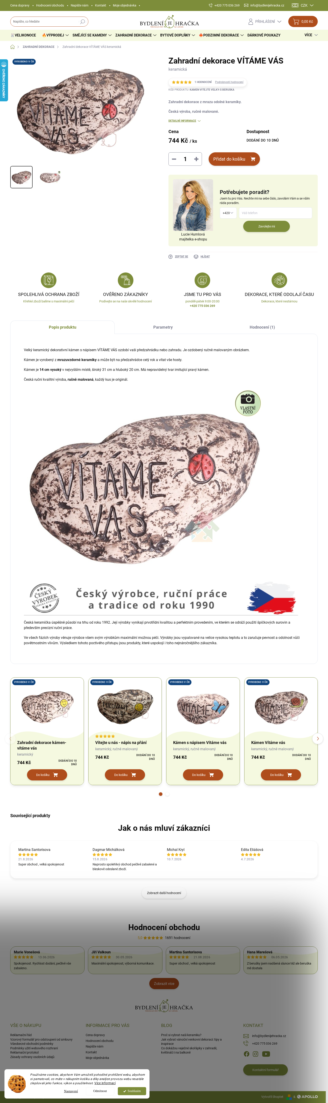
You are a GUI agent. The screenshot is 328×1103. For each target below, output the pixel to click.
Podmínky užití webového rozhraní (34, 1048)
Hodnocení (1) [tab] (262, 327)
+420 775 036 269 (264, 1043)
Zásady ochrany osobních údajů (32, 1057)
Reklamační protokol (24, 1052)
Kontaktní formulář (265, 1070)
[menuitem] (24, 35)
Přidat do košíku (229, 159)
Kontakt (100, 5)
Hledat (82, 21)
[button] (160, 794)
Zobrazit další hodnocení (164, 893)
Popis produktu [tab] (62, 327)
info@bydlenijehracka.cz (269, 1036)
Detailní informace (182, 120)
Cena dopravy (19, 5)
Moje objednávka (124, 5)
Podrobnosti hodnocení (229, 82)
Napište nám (79, 5)
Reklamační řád (21, 1035)
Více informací (105, 1083)
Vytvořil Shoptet (272, 1097)
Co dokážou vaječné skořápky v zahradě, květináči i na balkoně (189, 1050)
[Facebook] (246, 1053)
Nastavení (71, 1091)
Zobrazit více (164, 984)
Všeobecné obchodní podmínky (31, 1044)
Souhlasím (134, 1091)
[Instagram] (255, 1053)
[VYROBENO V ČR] (47, 706)
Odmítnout (100, 1091)
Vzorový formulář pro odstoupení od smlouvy (41, 1039)
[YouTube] (266, 1053)
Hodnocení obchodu (50, 5)
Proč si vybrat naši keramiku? (181, 1035)
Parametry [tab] (163, 327)
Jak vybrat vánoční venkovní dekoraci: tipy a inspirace (191, 1042)
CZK (304, 5)
